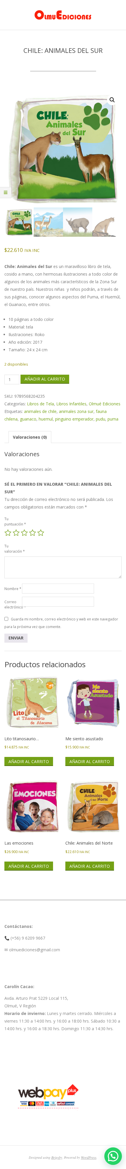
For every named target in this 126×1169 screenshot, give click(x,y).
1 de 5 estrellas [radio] (7, 532)
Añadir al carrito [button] (28, 761)
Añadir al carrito (45, 379)
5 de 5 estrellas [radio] (40, 532)
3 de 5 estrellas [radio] (24, 532)
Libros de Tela (40, 404)
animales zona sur (76, 411)
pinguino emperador (74, 419)
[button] (112, 100)
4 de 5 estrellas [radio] (32, 532)
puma (113, 419)
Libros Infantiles (71, 404)
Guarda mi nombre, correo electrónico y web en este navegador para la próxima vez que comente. (61, 623)
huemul (46, 419)
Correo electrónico (13, 604)
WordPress (88, 1157)
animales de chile (40, 411)
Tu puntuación (13, 521)
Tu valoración (13, 549)
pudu (100, 419)
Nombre (12, 588)
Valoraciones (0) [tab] (30, 437)
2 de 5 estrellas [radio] (16, 532)
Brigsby (56, 1157)
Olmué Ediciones (104, 404)
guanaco (28, 419)
